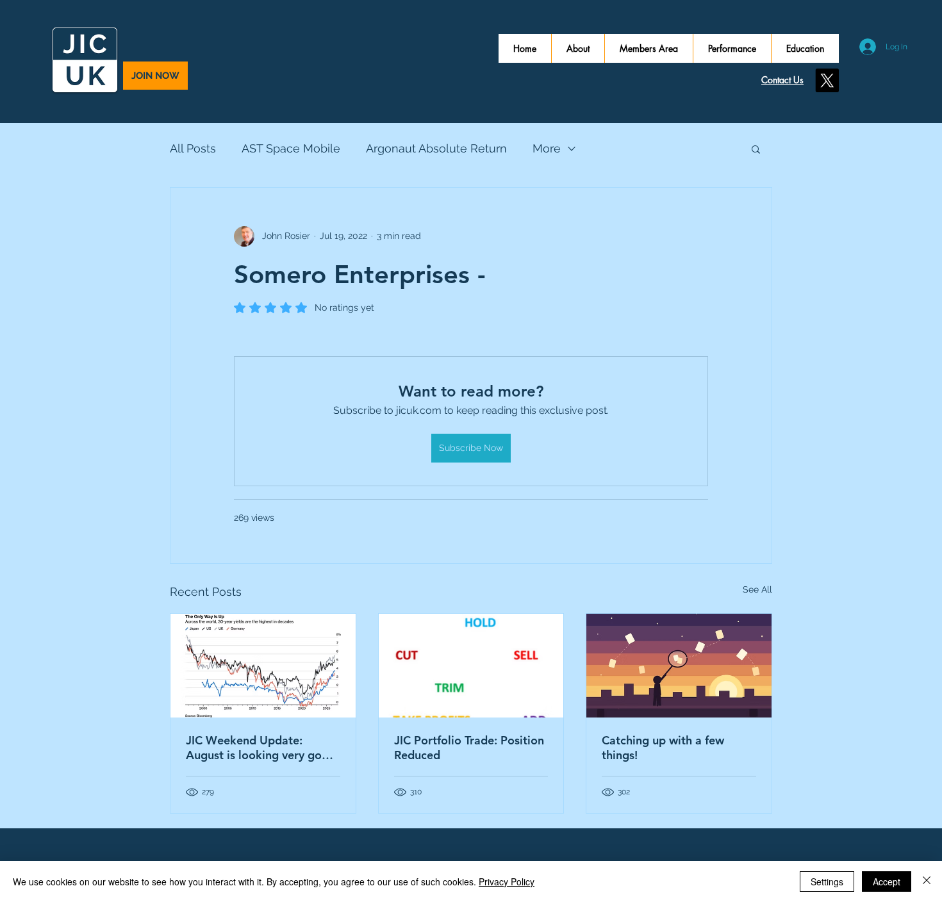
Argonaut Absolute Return (436, 148)
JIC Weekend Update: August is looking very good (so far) (261, 747)
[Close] (926, 881)
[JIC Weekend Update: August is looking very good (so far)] (263, 666)
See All (757, 589)
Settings (827, 881)
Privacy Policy (506, 881)
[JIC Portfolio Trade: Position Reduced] (471, 666)
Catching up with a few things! (663, 747)
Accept (886, 881)
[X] (827, 80)
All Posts (193, 148)
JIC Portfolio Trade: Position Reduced (469, 747)
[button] (756, 149)
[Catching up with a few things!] (679, 666)
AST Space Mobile (291, 148)
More (547, 148)
